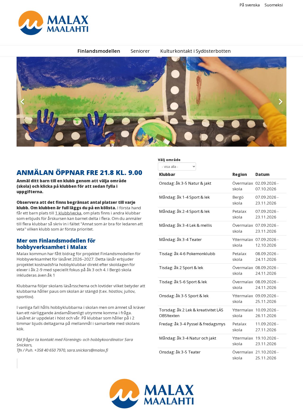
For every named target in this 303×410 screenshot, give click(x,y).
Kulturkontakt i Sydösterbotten (195, 51)
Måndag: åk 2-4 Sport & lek (184, 211)
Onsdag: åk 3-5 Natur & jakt (185, 183)
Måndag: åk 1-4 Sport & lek (184, 197)
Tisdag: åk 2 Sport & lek (181, 267)
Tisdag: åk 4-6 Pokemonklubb (187, 253)
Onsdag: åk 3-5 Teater (180, 352)
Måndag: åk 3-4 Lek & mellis (185, 225)
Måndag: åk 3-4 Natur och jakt (187, 338)
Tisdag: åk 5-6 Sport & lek (183, 281)
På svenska (250, 5)
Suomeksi (274, 5)
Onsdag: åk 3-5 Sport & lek (184, 295)
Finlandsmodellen (98, 51)
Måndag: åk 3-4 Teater (180, 239)
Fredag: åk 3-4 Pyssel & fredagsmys (192, 324)
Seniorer (140, 51)
